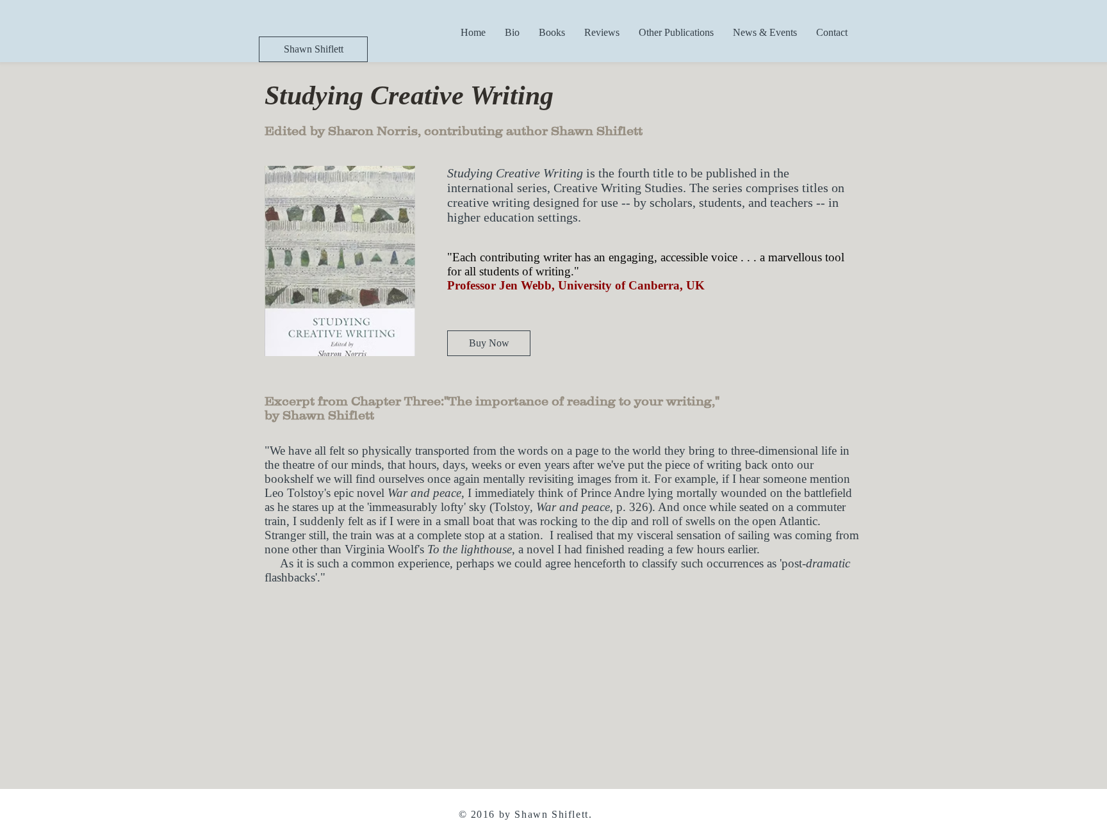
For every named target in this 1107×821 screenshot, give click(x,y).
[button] (552, 32)
